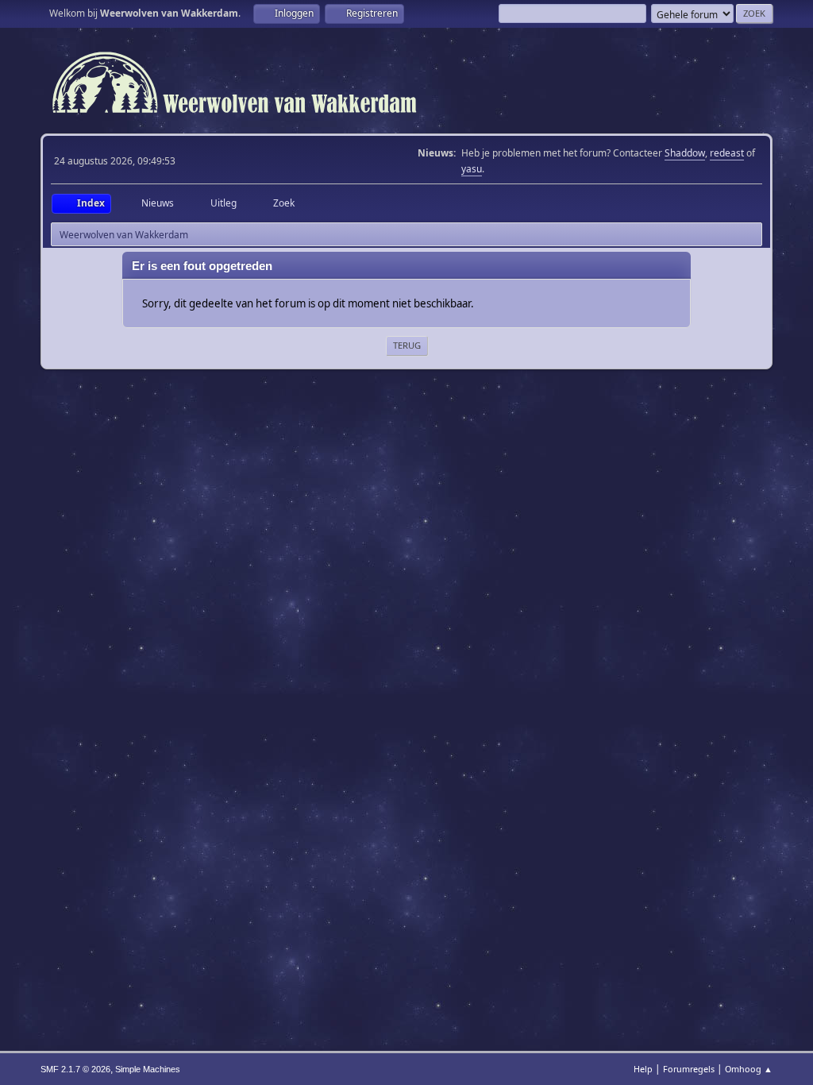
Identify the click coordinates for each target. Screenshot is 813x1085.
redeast (727, 153)
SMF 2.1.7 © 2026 (75, 1069)
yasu (471, 169)
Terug (407, 345)
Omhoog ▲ (749, 1069)
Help (643, 1069)
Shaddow (685, 153)
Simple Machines (147, 1069)
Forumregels (689, 1069)
